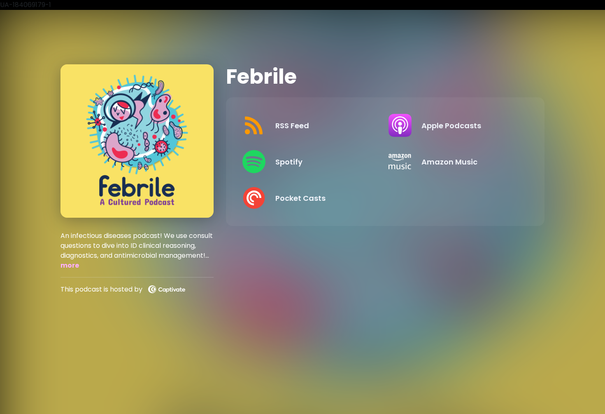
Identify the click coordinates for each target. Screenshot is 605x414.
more (69, 265)
